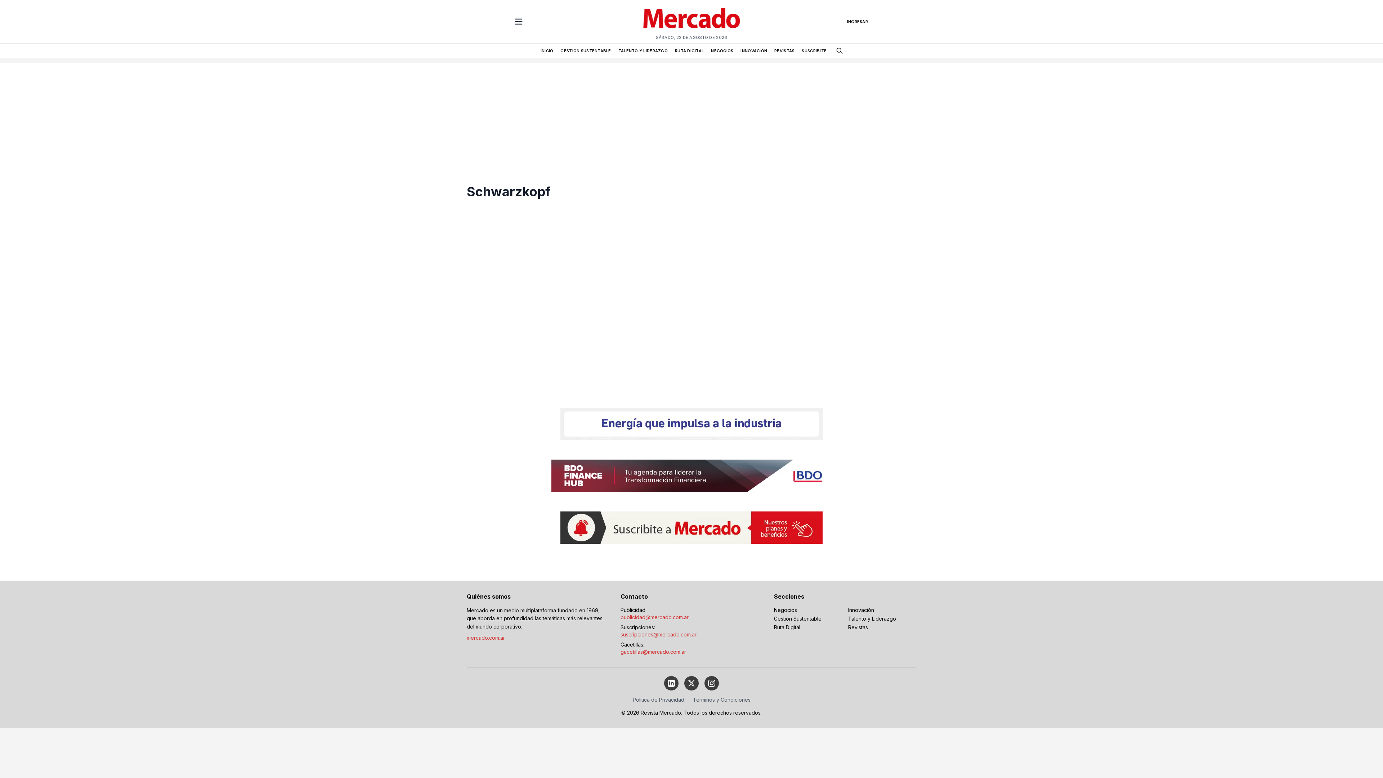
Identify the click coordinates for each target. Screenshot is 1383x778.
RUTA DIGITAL (689, 50)
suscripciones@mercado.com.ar (659, 634)
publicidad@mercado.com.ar (655, 617)
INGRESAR (857, 21)
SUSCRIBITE (814, 50)
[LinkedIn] (671, 683)
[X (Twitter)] (691, 683)
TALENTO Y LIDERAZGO (643, 50)
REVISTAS (784, 50)
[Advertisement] (691, 113)
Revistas (858, 627)
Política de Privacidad (658, 700)
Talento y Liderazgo (872, 619)
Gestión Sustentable (798, 619)
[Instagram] (711, 683)
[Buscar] (839, 50)
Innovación (861, 610)
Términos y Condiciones (722, 700)
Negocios (785, 610)
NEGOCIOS (722, 50)
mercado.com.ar (486, 638)
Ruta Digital (787, 627)
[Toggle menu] (519, 22)
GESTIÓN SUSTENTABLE (585, 50)
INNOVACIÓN (753, 50)
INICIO (547, 50)
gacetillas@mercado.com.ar (653, 652)
